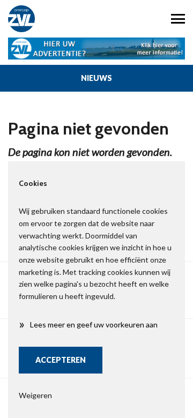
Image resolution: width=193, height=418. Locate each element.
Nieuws (96, 78)
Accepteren (60, 359)
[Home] (48, 18)
